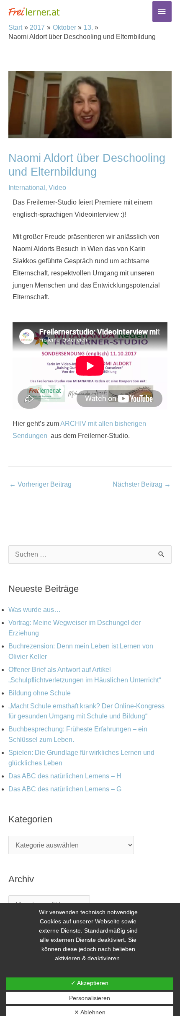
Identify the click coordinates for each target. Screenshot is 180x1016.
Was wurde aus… (34, 609)
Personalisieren (89, 998)
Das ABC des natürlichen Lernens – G (64, 789)
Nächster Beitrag (142, 484)
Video (57, 187)
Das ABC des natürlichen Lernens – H (64, 776)
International (26, 187)
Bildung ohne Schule (39, 693)
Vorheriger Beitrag (40, 484)
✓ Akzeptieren (89, 983)
